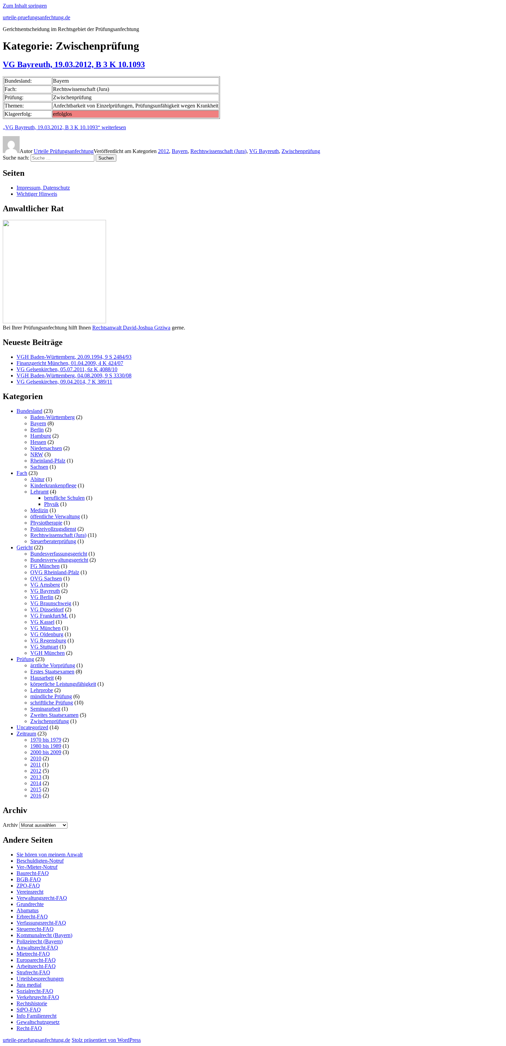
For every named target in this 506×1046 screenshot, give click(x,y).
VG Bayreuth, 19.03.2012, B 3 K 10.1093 (74, 64)
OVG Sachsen (46, 578)
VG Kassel (42, 622)
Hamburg (40, 436)
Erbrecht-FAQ (32, 917)
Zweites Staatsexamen (54, 715)
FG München (45, 566)
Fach (22, 473)
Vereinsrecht (30, 892)
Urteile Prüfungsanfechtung (64, 151)
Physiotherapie (46, 523)
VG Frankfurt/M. (49, 616)
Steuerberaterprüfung (53, 541)
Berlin (37, 430)
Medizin (39, 510)
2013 (35, 777)
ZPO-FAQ (28, 885)
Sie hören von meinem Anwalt (50, 854)
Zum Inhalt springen (25, 6)
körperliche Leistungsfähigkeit (63, 684)
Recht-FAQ (29, 1028)
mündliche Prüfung (51, 696)
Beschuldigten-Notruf (40, 861)
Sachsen (39, 467)
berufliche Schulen (64, 498)
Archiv (10, 825)
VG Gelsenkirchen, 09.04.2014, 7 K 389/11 (64, 382)
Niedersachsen (46, 448)
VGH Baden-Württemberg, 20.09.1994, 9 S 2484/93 (74, 357)
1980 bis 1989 (45, 746)
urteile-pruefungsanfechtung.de (36, 17)
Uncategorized (32, 727)
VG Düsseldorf (47, 609)
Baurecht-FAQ (33, 873)
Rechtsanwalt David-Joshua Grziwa (131, 328)
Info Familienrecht (36, 1016)
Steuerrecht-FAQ (35, 929)
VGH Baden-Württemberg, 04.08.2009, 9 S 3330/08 (74, 375)
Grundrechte (30, 904)
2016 (35, 796)
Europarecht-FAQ (36, 960)
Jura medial (29, 985)
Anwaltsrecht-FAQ (37, 948)
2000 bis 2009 (45, 752)
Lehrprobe (41, 690)
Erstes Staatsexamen (52, 671)
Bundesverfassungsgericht (58, 554)
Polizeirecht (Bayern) (40, 941)
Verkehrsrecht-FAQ (38, 997)
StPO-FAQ (29, 1010)
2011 (35, 765)
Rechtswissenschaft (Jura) (218, 151)
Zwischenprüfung (301, 151)
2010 (35, 758)
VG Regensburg (48, 640)
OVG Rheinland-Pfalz (54, 572)
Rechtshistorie (32, 1003)
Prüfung (25, 659)
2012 (163, 151)
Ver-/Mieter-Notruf (37, 867)
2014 (35, 783)
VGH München (47, 653)
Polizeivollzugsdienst (53, 529)
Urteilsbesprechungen (40, 979)
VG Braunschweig (50, 603)
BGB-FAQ (29, 879)
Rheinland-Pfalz (47, 461)
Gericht (25, 547)
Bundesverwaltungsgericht (59, 560)
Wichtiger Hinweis (37, 194)
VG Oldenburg (46, 634)
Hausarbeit (42, 678)
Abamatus (28, 910)
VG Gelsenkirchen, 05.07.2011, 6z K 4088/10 (67, 369)
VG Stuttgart (44, 647)
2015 (35, 789)
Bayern (180, 151)
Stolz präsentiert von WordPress (106, 1040)
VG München (45, 628)
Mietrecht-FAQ (33, 954)
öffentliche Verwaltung (55, 516)
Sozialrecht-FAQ (35, 991)
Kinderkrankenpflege (53, 485)
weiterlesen (64, 127)
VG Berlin (41, 597)
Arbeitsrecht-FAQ (36, 966)
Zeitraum (26, 734)
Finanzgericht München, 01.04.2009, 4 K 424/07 (70, 363)
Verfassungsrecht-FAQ (41, 923)
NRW (36, 454)
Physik (51, 504)
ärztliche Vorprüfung (52, 665)
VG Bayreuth (264, 151)
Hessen (38, 442)
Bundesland (29, 411)
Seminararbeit (45, 709)
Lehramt (39, 492)
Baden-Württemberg (52, 417)
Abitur (37, 479)
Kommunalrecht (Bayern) (44, 935)
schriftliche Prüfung (51, 702)
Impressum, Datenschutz (43, 188)
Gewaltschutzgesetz (38, 1022)
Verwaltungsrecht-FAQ (42, 898)
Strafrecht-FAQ (33, 972)
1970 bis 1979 (45, 740)
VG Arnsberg (45, 585)
